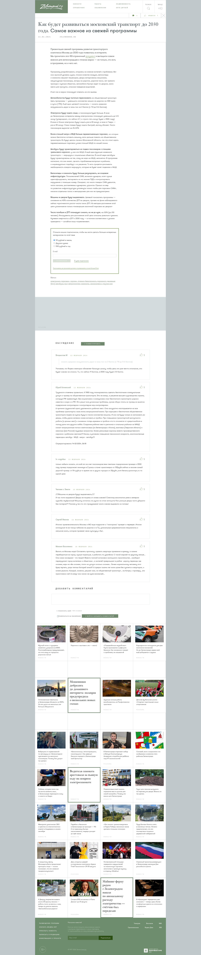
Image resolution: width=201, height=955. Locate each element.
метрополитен (74, 283)
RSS (160, 928)
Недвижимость (123, 4)
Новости (77, 4)
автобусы (60, 283)
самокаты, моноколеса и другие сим (97, 283)
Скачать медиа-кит (48, 927)
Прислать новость (48, 931)
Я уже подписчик (81, 260)
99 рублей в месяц (64, 240)
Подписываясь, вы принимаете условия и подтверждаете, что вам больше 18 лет (76, 268)
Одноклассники (133, 928)
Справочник (79, 8)
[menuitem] (78, 4)
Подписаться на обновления (70, 616)
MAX (160, 923)
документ (90, 56)
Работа (98, 4)
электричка (55, 281)
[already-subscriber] (81, 260)
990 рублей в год (63, 246)
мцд (66, 283)
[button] (62, 260)
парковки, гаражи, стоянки (72, 281)
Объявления (100, 8)
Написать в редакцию (49, 934)
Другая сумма (62, 243)
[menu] (100, 6)
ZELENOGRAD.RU (68, 37)
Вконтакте (149, 923)
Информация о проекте (50, 938)
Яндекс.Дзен (149, 928)
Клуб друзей (122, 8)
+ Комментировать (92, 344)
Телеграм (137, 923)
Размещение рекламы (49, 923)
